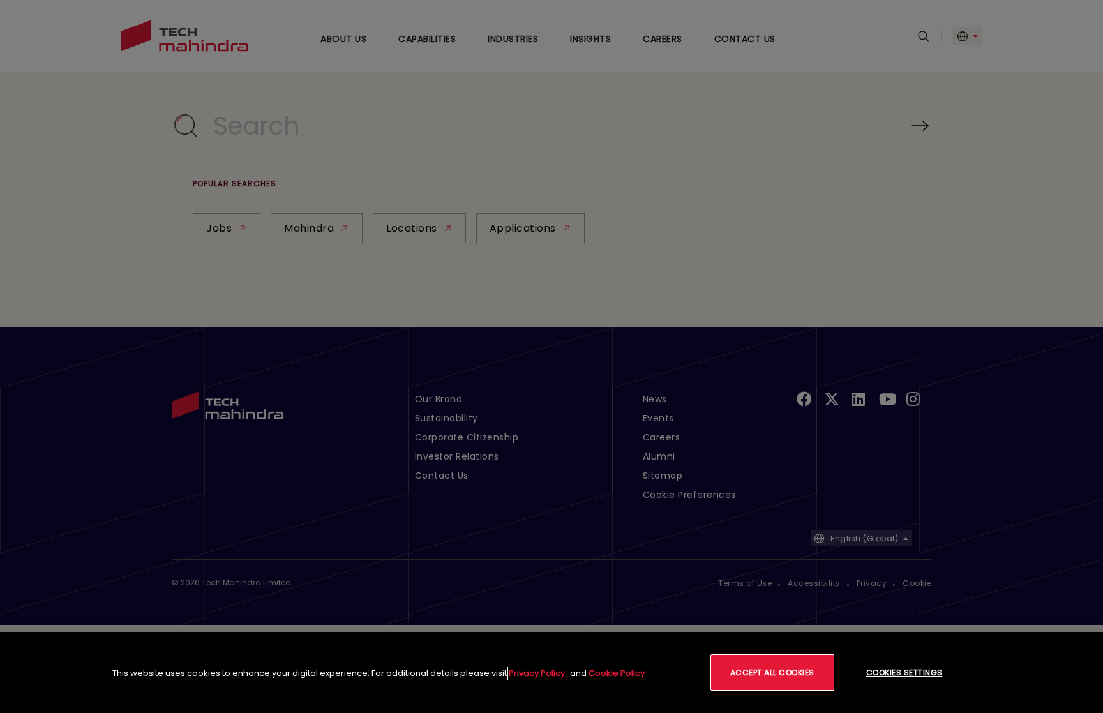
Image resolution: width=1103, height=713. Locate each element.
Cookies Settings (904, 672)
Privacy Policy (537, 673)
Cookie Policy (617, 673)
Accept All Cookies (772, 672)
